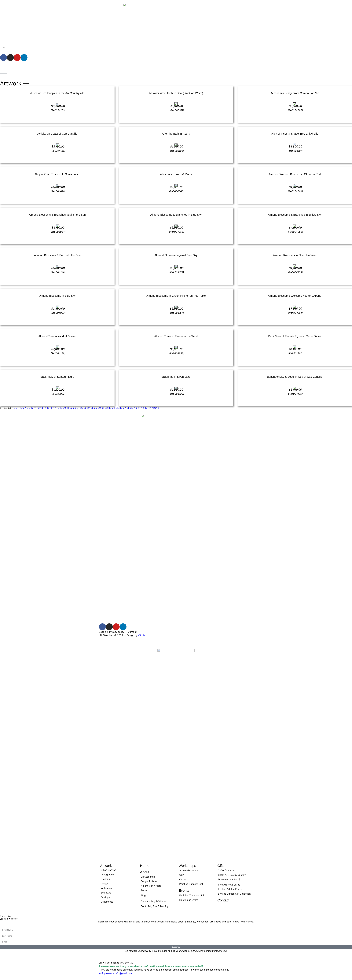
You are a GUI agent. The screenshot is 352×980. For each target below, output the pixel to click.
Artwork (106, 866)
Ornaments (107, 901)
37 (124, 408)
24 (78, 408)
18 (58, 408)
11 (35, 408)
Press (144, 890)
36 (120, 408)
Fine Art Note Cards (229, 884)
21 (68, 408)
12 (38, 408)
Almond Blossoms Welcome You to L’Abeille (294, 295)
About (144, 872)
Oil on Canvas (108, 870)
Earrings (105, 897)
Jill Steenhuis (148, 876)
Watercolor (107, 888)
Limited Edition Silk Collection (234, 893)
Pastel (104, 883)
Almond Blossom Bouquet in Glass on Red (295, 174)
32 (106, 408)
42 (142, 408)
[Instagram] (10, 57)
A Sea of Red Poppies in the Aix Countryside (57, 93)
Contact (132, 631)
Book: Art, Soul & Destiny (154, 906)
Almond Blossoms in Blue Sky (57, 295)
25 (81, 408)
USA (181, 875)
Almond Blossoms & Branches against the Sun (57, 214)
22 (71, 408)
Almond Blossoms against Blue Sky (175, 255)
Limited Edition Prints (230, 889)
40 (135, 408)
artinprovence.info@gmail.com (116, 973)
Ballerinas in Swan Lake (175, 376)
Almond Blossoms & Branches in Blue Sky (176, 214)
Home (144, 866)
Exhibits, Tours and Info (192, 895)
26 (85, 408)
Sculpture (106, 892)
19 (61, 408)
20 (64, 408)
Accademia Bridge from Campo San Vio (294, 93)
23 (74, 408)
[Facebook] (3, 57)
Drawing (105, 879)
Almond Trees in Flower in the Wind (176, 336)
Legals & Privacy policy (111, 631)
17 (54, 408)
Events (184, 890)
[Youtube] (17, 57)
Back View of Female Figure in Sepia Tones (294, 336)
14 (45, 408)
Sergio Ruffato (149, 881)
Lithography (107, 874)
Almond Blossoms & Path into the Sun (57, 255)
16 (51, 408)
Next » (155, 408)
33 (109, 408)
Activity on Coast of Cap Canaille (57, 133)
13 (41, 408)
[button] (1, 643)
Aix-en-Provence (188, 870)
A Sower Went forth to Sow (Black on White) (176, 93)
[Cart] (3, 71)
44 (149, 408)
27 (88, 408)
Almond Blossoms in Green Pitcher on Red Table (176, 295)
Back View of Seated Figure (57, 376)
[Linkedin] (24, 57)
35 (117, 408)
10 (32, 408)
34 (113, 408)
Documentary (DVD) (229, 879)
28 (92, 408)
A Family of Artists (151, 885)
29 (95, 408)
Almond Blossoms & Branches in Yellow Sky (294, 214)
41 (139, 408)
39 (131, 408)
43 (146, 408)
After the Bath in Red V (176, 133)
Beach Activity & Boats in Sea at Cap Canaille (294, 376)
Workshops (187, 866)
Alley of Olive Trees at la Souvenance (57, 174)
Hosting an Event (188, 900)
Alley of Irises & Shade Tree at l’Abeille (294, 133)
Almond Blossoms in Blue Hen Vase (295, 255)
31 (102, 408)
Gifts (221, 866)
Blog (143, 895)
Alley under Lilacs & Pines (176, 174)
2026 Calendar (226, 870)
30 (99, 408)
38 (128, 408)
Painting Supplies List (191, 884)
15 (48, 408)
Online (182, 879)
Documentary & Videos (153, 901)
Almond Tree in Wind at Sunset (57, 336)
